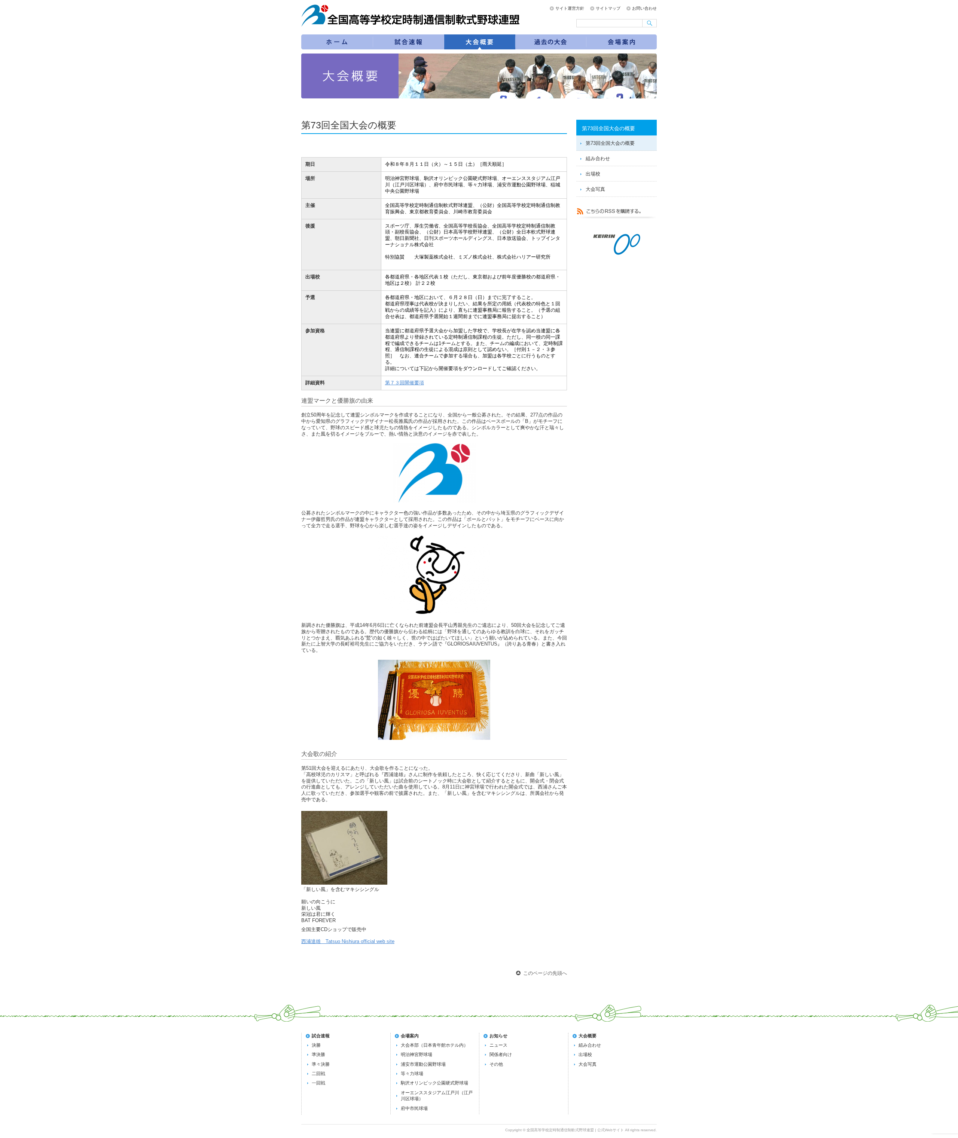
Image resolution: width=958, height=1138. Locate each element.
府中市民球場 (414, 1108)
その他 (496, 1064)
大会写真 (595, 189)
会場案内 (622, 42)
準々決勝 (321, 1064)
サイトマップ (608, 8)
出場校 (593, 174)
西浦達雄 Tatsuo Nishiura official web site (347, 941)
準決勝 (318, 1054)
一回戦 (318, 1083)
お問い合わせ (644, 8)
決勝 (316, 1045)
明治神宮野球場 (416, 1054)
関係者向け (500, 1054)
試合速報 (408, 42)
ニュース (498, 1045)
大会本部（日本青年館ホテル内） (434, 1045)
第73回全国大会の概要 (479, 42)
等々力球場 (412, 1073)
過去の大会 (550, 42)
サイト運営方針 (569, 8)
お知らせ (498, 1035)
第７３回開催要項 (404, 382)
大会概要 (588, 1035)
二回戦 (318, 1073)
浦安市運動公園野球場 (423, 1064)
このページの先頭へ (545, 973)
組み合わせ (598, 158)
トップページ (336, 42)
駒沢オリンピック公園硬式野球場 (434, 1083)
